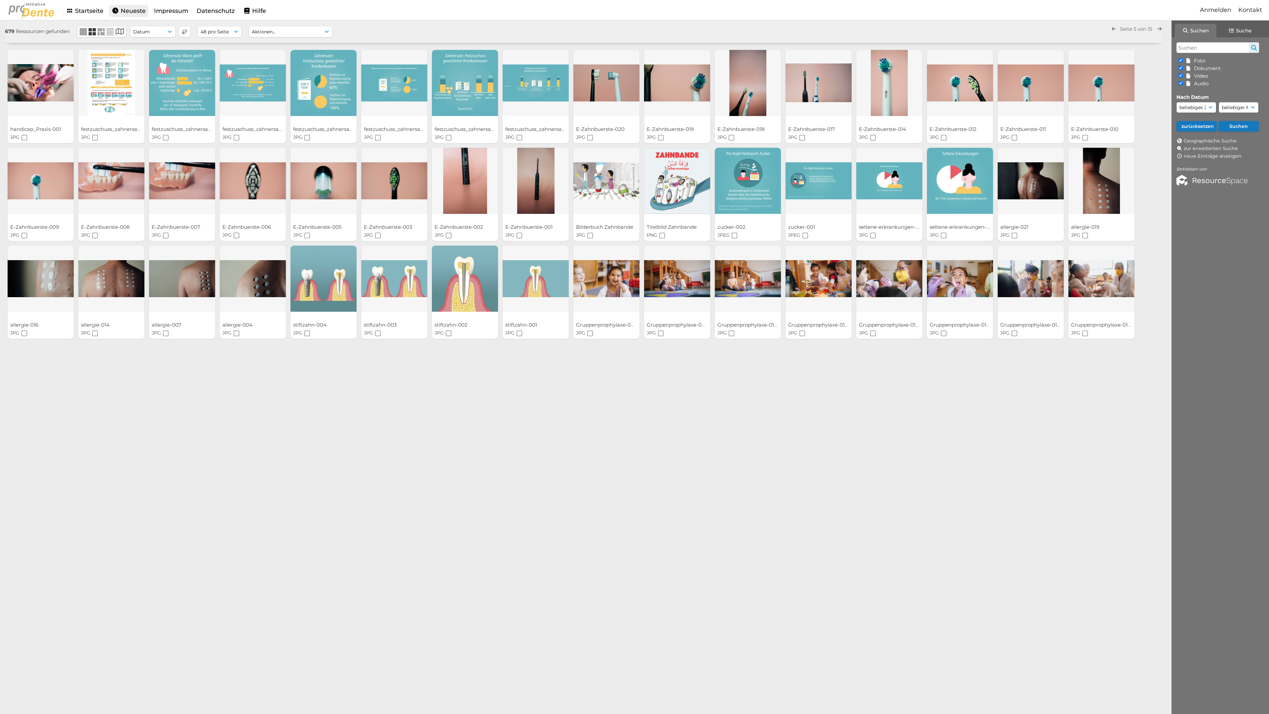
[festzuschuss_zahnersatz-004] (323, 83)
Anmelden (1215, 10)
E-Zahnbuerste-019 (671, 129)
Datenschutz (216, 11)
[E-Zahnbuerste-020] (606, 83)
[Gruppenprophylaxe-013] (1101, 279)
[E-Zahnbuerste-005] (323, 181)
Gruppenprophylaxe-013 (1101, 325)
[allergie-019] (1101, 181)
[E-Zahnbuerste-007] (182, 181)
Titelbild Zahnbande (672, 227)
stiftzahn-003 (381, 325)
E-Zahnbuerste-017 (812, 129)
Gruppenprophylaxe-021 (606, 325)
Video (1199, 76)
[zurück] (1114, 29)
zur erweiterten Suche (1211, 148)
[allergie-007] (182, 279)
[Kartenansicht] (120, 32)
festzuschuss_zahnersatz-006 (188, 129)
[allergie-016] (41, 279)
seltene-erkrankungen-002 (963, 227)
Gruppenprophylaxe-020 (678, 325)
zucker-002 (732, 227)
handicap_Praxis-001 (36, 129)
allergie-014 (96, 325)
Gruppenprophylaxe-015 (960, 325)
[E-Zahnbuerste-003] (394, 181)
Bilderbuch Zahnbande (605, 227)
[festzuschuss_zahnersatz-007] (111, 83)
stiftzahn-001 (521, 325)
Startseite (88, 11)
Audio (1200, 83)
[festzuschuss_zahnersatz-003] (394, 83)
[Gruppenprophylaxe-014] (1031, 279)
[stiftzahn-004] (323, 279)
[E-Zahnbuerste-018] (748, 83)
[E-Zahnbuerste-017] (819, 83)
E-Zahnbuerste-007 (177, 227)
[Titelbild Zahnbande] (677, 181)
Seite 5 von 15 (1136, 29)
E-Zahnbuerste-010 (1095, 129)
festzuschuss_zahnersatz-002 (471, 129)
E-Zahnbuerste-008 (106, 227)
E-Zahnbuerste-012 (954, 129)
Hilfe (258, 11)
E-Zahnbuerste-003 (388, 227)
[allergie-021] (1031, 181)
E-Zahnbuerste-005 (318, 227)
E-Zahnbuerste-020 (601, 129)
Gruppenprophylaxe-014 (1030, 325)
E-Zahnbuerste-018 (741, 129)
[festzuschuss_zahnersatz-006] (182, 83)
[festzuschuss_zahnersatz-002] (465, 83)
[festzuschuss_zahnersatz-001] (536, 83)
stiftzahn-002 (452, 325)
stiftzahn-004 (310, 325)
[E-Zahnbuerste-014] (889, 83)
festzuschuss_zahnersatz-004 (330, 129)
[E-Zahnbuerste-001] (536, 181)
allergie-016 (25, 325)
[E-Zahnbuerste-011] (1031, 83)
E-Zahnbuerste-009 (35, 227)
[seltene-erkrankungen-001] (889, 181)
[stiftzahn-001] (536, 279)
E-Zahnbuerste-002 (459, 227)
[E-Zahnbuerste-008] (111, 181)
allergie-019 (1085, 227)
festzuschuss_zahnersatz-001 (541, 129)
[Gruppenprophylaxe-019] (748, 279)
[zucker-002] (748, 181)
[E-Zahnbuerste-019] (677, 83)
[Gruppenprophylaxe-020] (677, 279)
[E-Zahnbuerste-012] (960, 83)
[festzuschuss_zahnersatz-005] (253, 83)
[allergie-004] (253, 279)
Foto (1198, 61)
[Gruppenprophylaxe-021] (606, 279)
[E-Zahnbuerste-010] (1101, 83)
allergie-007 (167, 325)
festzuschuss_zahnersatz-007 (118, 129)
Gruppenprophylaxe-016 (889, 325)
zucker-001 (802, 227)
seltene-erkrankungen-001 (892, 227)
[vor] (1159, 29)
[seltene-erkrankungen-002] (960, 181)
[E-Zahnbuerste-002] (465, 181)
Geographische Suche (1210, 141)
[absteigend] (184, 31)
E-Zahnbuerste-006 (247, 227)
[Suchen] (1254, 47)
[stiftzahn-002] (465, 279)
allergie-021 (1015, 227)
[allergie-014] (111, 279)
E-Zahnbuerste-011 (1023, 129)
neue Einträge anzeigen (1213, 156)
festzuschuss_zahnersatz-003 (400, 129)
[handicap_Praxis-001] (41, 83)
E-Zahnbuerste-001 (529, 227)
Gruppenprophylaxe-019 (747, 325)
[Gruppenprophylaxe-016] (889, 279)
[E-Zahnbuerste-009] (41, 181)
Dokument (1206, 68)
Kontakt (1250, 10)
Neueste (132, 11)
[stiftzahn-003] (394, 279)
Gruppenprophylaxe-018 (818, 325)
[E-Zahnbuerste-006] (253, 181)
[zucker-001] (819, 181)
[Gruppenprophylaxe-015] (960, 279)
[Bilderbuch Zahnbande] (606, 181)
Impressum (171, 11)
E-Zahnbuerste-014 (883, 129)
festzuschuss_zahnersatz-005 (259, 129)
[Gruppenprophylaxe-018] (819, 279)
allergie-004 (238, 325)
